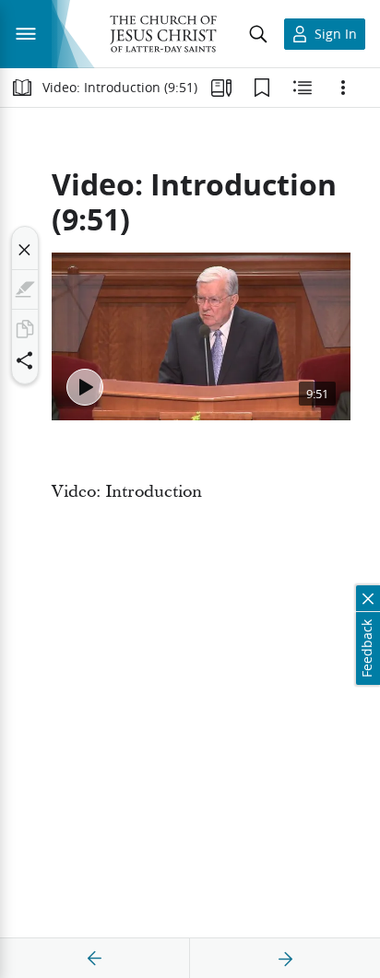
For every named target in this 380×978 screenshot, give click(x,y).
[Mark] (25, 289)
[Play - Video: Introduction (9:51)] (84, 387)
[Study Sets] (221, 87)
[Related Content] (302, 87)
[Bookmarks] (261, 87)
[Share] (25, 360)
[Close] (25, 250)
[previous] (95, 958)
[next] (285, 958)
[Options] (343, 87)
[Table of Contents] (22, 87)
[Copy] (25, 329)
